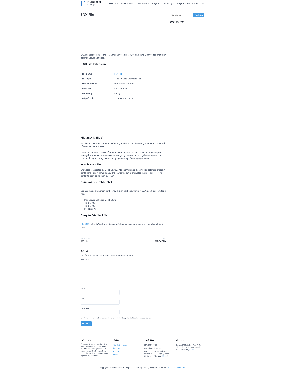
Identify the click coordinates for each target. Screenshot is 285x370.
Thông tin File (127, 4)
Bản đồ (164, 356)
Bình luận (85, 259)
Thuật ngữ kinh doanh (187, 4)
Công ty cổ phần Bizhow (176, 367)
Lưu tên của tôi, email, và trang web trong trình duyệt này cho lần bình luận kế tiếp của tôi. (117, 318)
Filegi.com (94, 1)
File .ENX (85, 224)
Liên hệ (115, 355)
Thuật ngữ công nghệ (161, 4)
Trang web (85, 308)
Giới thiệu (116, 351)
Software (142, 4)
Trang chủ (113, 4)
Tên (83, 288)
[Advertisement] (123, 37)
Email (83, 298)
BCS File (84, 241)
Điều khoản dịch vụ (120, 345)
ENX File (118, 73)
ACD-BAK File (160, 241)
